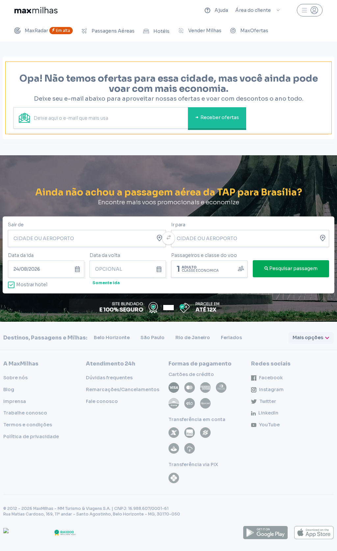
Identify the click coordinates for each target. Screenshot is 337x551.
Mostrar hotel (31, 285)
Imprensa (14, 401)
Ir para (178, 225)
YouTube (269, 425)
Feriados (231, 337)
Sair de (16, 225)
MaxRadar (47, 31)
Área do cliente (253, 10)
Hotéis (161, 31)
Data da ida (21, 255)
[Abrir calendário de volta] (160, 269)
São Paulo (153, 337)
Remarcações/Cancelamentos (122, 389)
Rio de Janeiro (192, 337)
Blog (8, 389)
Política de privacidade (31, 436)
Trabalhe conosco (25, 413)
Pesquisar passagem (293, 268)
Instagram (271, 389)
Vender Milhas (204, 31)
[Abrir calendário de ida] (78, 269)
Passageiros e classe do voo (204, 255)
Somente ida (106, 282)
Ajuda (221, 10)
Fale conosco (102, 401)
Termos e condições (27, 425)
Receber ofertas (219, 117)
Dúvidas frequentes (109, 378)
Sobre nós (15, 378)
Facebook (271, 378)
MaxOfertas (254, 31)
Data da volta (105, 255)
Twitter (267, 401)
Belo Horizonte (112, 337)
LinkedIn (268, 413)
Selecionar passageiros (209, 268)
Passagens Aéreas (113, 31)
